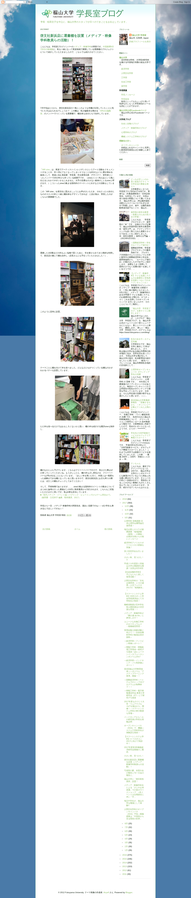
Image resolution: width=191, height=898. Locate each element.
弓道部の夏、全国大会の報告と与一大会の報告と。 (134, 772)
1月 (126, 850)
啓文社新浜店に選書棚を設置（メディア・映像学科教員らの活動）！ (134, 763)
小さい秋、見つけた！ (134, 756)
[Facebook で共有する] (87, 515)
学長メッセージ (127, 95)
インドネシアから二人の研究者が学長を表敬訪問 (134, 719)
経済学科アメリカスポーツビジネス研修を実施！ (134, 545)
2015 (124, 859)
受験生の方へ (125, 141)
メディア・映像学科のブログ (133, 128)
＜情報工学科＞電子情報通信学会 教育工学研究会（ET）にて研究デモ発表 (134, 694)
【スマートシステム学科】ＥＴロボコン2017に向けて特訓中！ (134, 740)
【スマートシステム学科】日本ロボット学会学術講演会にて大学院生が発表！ (134, 597)
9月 (126, 517)
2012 (124, 870)
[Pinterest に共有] (90, 515)
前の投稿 (108, 529)
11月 (127, 510)
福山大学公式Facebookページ (132, 110)
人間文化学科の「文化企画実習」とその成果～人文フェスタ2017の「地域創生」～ (134, 585)
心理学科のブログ (128, 132)
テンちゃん (136, 463)
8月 (126, 823)
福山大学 (123, 57)
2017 (124, 503)
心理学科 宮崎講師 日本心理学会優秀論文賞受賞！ (134, 523)
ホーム (77, 529)
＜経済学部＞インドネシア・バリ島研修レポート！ (134, 662)
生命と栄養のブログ (129, 124)
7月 (126, 827)
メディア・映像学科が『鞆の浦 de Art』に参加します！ (134, 615)
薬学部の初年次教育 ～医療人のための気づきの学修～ (140, 214)
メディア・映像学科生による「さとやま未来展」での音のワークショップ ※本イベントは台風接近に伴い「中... (134, 791)
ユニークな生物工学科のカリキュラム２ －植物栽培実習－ (134, 624)
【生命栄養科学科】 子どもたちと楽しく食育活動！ (134, 574)
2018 (124, 499)
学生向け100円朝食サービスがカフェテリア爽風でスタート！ (140, 435)
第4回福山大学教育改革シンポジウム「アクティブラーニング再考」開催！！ (134, 672)
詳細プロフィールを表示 (140, 41)
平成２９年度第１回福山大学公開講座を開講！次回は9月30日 (134, 565)
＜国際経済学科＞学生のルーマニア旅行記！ (140, 244)
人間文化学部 (127, 73)
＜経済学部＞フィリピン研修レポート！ (134, 642)
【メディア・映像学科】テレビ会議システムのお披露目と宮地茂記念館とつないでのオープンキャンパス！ (140, 278)
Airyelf (106, 892)
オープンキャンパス (129, 145)
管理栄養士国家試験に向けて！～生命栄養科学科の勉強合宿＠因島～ (134, 633)
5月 (126, 835)
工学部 (124, 77)
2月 (126, 846)
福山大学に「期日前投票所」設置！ (134, 780)
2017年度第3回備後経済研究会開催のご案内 (134, 749)
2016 (124, 855)
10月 (127, 514)
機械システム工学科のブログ (133, 136)
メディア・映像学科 (82, 46)
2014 (124, 862)
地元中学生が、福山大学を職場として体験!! (134, 803)
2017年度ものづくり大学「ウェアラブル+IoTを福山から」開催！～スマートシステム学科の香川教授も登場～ (134, 707)
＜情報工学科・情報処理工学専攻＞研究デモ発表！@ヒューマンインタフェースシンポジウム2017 (134, 652)
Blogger (129, 892)
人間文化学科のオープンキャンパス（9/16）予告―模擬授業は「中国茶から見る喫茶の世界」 (134, 814)
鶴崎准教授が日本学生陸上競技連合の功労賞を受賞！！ (134, 606)
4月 (126, 839)
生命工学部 (126, 82)
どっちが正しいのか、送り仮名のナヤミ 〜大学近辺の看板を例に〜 (140, 182)
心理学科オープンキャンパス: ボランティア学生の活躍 (140, 371)
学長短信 (124, 99)
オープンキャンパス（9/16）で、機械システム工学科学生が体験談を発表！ (134, 729)
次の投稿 (46, 529)
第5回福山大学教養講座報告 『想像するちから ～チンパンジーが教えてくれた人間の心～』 (140, 405)
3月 (126, 842)
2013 (124, 866)
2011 (124, 874)
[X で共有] (84, 515)
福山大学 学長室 (139, 35)
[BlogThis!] (82, 515)
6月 (126, 831)
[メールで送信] (79, 515)
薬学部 (124, 86)
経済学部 (125, 69)
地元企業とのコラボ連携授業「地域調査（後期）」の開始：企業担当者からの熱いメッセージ (134, 534)
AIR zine (46, 169)
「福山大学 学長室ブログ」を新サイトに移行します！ (140, 310)
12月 (127, 506)
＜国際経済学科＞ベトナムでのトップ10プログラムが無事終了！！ (134, 683)
